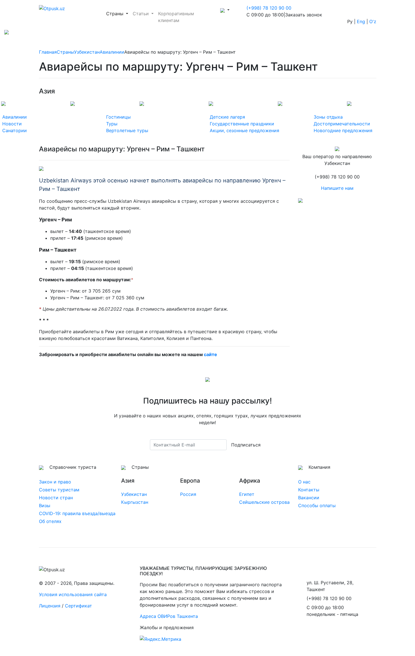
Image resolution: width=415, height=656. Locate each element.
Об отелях (50, 521)
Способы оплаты (317, 505)
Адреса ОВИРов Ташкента (169, 616)
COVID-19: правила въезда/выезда (77, 513)
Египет (246, 494)
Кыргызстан (134, 502)
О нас (304, 482)
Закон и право (55, 482)
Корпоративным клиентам (176, 17)
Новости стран (56, 497)
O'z (372, 21)
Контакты (308, 489)
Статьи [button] (141, 13)
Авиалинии (112, 52)
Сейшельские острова (264, 502)
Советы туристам (59, 489)
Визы (44, 505)
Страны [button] (118, 13)
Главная (48, 52)
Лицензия (49, 606)
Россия (188, 494)
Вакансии (308, 497)
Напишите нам (337, 188)
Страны (65, 52)
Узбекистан (87, 52)
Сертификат (78, 606)
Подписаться (246, 445)
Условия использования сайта (73, 594)
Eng (361, 21)
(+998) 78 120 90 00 (268, 8)
